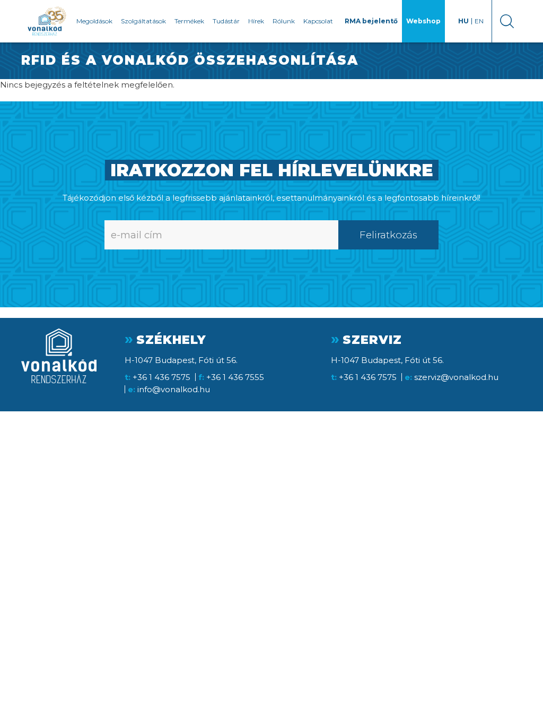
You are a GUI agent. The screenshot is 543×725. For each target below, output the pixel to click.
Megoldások (94, 21)
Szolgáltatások (143, 21)
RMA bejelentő (371, 21)
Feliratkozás (388, 235)
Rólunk (284, 21)
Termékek (189, 21)
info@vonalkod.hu (173, 389)
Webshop (423, 21)
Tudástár (226, 21)
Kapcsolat (318, 21)
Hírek (256, 21)
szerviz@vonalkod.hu (456, 377)
